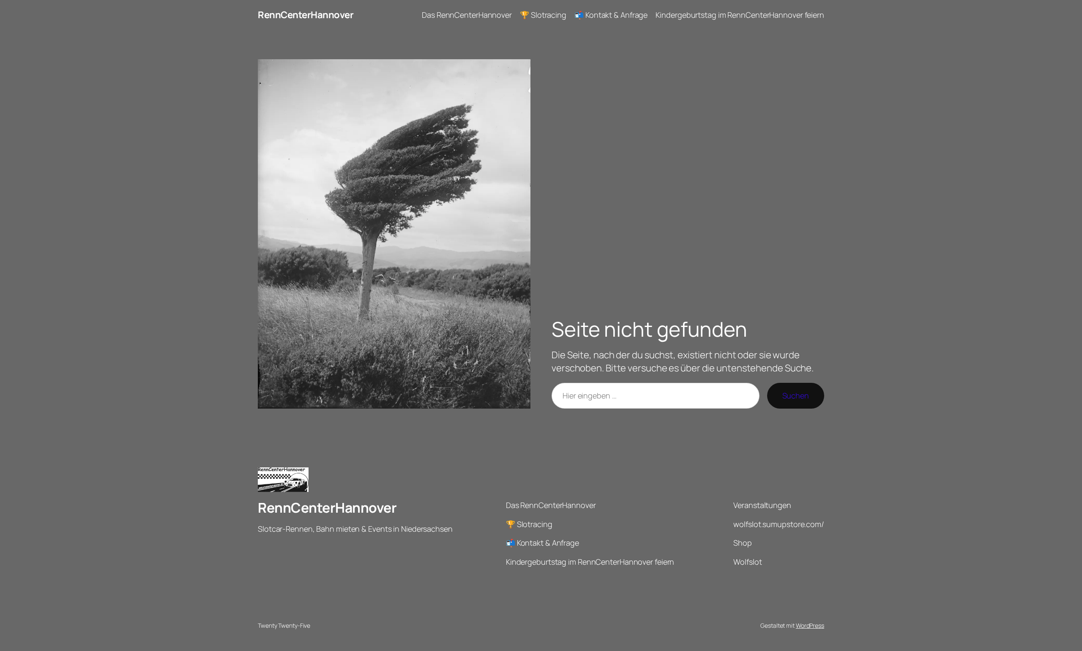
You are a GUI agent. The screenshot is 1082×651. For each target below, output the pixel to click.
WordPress (810, 625)
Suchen (795, 395)
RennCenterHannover (305, 14)
